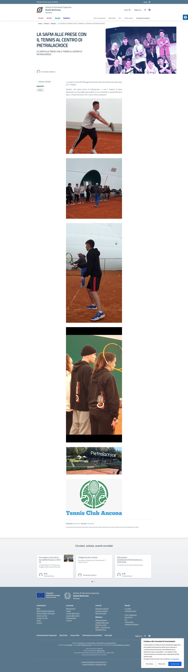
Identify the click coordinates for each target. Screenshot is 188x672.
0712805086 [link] (68, 645)
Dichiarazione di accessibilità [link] (92, 635)
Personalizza (149, 664)
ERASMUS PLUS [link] (100, 630)
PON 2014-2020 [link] (101, 625)
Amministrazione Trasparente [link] (47, 635)
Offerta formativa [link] (101, 620)
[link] (185, 17)
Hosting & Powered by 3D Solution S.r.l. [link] (94, 662)
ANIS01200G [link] (101, 651)
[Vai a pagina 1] (92, 581)
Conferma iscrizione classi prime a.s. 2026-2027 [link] (91, 558)
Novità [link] (57, 18)
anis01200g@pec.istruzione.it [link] (121, 645)
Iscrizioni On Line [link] (42, 618)
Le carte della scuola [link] (72, 616)
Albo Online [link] (112, 18)
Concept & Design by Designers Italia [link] (94, 664)
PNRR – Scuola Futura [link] (102, 627)
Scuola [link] (40, 18)
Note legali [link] (108, 635)
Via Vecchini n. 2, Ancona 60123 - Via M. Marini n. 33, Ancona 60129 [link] (96, 643)
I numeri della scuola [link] (72, 613)
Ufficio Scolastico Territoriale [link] (46, 613)
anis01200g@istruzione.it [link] (84, 645)
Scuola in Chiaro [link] (42, 616)
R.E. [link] (120, 18)
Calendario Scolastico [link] (143, 18)
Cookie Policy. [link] (175, 659)
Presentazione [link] (70, 608)
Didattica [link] (66, 18)
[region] (162, 653)
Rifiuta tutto (161, 664)
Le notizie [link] (128, 608)
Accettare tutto (175, 664)
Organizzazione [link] (71, 618)
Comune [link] (39, 623)
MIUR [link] (38, 608)
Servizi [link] (49, 18)
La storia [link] (69, 620)
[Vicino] (182, 640)
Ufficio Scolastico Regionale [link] (45, 611)
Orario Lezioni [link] (128, 18)
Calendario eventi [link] (130, 611)
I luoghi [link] (68, 611)
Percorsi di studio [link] (100, 613)
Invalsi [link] (39, 620)
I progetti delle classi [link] (102, 622)
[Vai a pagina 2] (94, 581)
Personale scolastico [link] (102, 608)
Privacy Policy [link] (75, 635)
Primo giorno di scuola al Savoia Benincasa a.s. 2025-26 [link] (127, 560)
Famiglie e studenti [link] (101, 611)
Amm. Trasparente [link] (99, 18)
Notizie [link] (40, 90)
